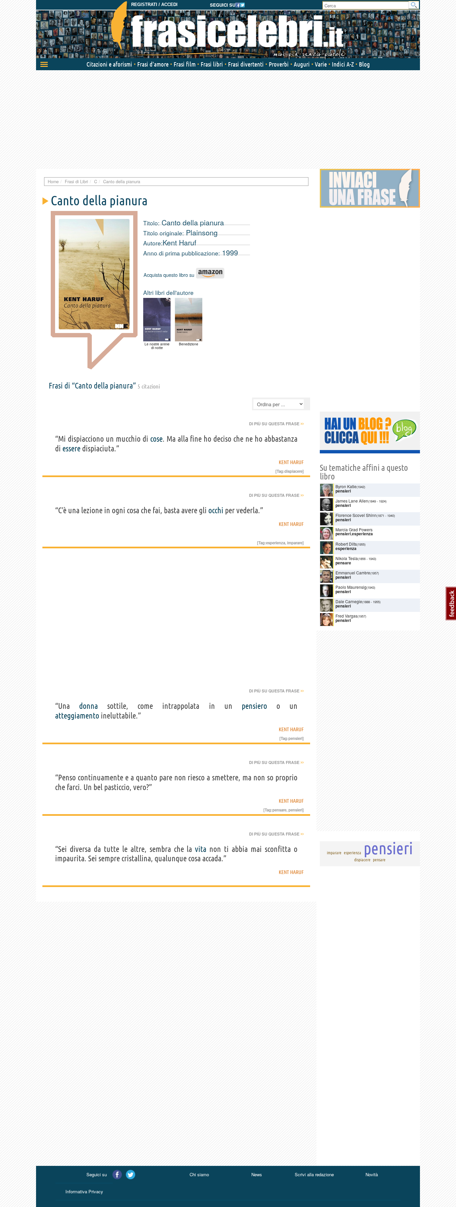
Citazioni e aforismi (109, 64)
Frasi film (185, 64)
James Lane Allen (351, 501)
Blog (364, 64)
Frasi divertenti (246, 64)
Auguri (302, 64)
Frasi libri (212, 64)
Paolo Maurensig (351, 587)
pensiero (254, 705)
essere (71, 448)
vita (200, 849)
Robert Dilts (346, 544)
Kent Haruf (179, 242)
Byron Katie (346, 486)
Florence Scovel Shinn (356, 515)
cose (156, 438)
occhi (215, 510)
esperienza (275, 542)
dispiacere (293, 471)
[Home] (228, 30)
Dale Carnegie (348, 601)
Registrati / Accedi (154, 4)
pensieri (295, 738)
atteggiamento (77, 715)
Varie (321, 64)
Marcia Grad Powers (354, 529)
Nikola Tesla (346, 558)
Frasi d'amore (153, 64)
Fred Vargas (346, 616)
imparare (294, 542)
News (256, 1174)
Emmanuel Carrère (352, 572)
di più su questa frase (276, 424)
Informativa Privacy (84, 1191)
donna (88, 705)
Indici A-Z (343, 64)
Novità (372, 1174)
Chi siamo (199, 1174)
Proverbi (279, 64)
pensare (279, 809)
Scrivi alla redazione (314, 1174)
